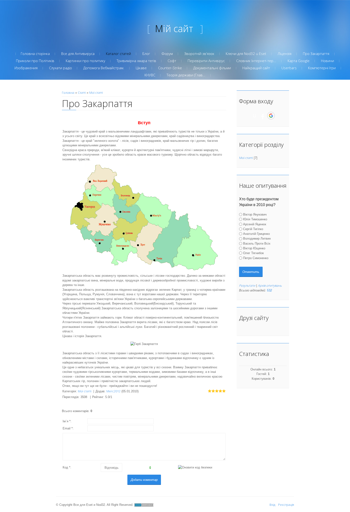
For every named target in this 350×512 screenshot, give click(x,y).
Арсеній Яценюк (254, 224)
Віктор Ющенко (254, 248)
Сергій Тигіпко (253, 229)
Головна (68, 92)
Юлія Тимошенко (255, 219)
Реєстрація (286, 504)
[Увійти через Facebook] (262, 115)
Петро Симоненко (255, 258)
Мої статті (96, 92)
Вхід (272, 504)
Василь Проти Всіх (256, 243)
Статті (82, 92)
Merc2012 (113, 391)
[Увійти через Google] (271, 115)
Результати (247, 285)
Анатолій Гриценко (256, 234)
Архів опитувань (270, 285)
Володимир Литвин (257, 238)
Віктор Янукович (255, 214)
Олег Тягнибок (253, 253)
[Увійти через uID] (254, 115)
